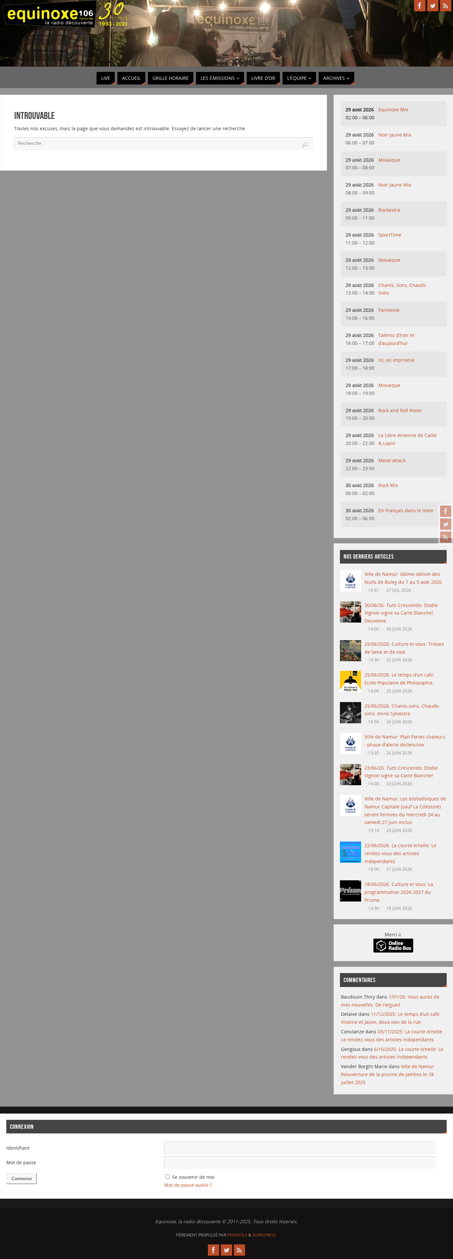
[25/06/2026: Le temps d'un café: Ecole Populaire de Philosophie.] (350, 690)
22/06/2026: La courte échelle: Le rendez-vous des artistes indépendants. (400, 853)
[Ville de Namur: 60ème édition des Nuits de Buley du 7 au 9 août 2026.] (350, 589)
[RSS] (445, 537)
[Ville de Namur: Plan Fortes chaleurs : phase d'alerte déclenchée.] (350, 752)
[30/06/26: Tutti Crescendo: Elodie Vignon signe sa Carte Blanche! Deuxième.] (350, 621)
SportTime (389, 235)
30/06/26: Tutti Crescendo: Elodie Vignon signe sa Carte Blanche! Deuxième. (401, 613)
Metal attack (392, 460)
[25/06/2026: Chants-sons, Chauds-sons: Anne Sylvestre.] (350, 721)
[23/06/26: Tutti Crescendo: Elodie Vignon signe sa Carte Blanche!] (350, 783)
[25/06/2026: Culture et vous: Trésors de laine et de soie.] (350, 659)
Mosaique (389, 160)
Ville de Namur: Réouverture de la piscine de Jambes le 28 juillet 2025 (388, 1074)
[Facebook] (445, 511)
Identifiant (18, 1148)
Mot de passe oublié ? (188, 1185)
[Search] (304, 145)
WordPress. (264, 1235)
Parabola (237, 1235)
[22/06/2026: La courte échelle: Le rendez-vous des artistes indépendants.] (350, 861)
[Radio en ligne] (393, 951)
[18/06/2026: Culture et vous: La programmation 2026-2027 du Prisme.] (350, 900)
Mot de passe (21, 1162)
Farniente (389, 310)
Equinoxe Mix (393, 109)
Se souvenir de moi (193, 1177)
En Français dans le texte (405, 510)
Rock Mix (388, 485)
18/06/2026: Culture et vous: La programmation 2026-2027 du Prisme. (398, 892)
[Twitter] (445, 524)
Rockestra (389, 210)
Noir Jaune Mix (394, 135)
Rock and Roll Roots (400, 410)
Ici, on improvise (396, 360)
